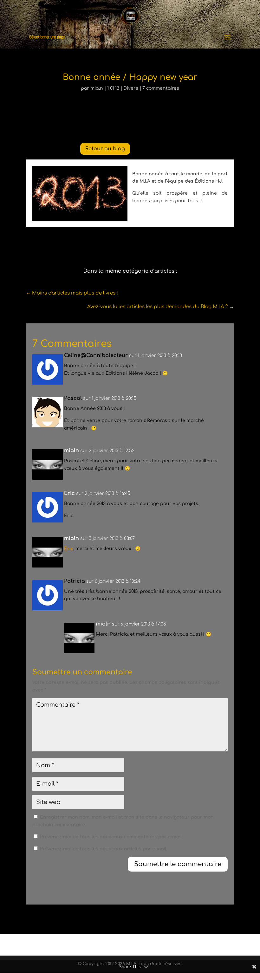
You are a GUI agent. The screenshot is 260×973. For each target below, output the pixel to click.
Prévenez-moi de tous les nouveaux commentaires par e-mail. (111, 836)
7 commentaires (160, 88)
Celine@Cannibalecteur (96, 355)
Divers (130, 88)
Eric (68, 548)
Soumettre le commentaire (177, 864)
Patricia (74, 581)
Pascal (73, 398)
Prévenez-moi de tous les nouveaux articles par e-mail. (103, 849)
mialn (96, 88)
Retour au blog (105, 149)
